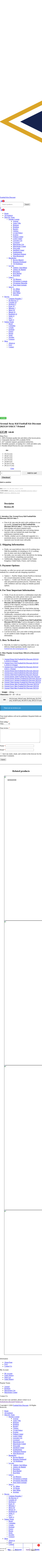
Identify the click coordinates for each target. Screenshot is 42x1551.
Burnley (15, 229)
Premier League (14, 219)
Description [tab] (9, 503)
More (6, 341)
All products (8, 215)
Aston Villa (17, 223)
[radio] (9, 454)
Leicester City (17, 240)
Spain (10, 335)
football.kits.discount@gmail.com (11, 1402)
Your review (5, 728)
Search (27, 204)
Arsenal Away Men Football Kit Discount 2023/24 (21, 686)
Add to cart (32, 473)
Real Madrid (17, 273)
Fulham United (18, 237)
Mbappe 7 (12, 308)
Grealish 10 (12, 302)
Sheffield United (18, 250)
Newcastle (16, 248)
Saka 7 (35, 491)
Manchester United (19, 246)
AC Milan (16, 289)
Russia (11, 333)
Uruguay (12, 339)
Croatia (11, 328)
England (11, 329)
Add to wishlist (5, 482)
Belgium (16, 225)
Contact (11, 347)
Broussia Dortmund (19, 262)
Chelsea (15, 231)
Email (2, 750)
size (7, 450)
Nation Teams (9, 322)
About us (12, 343)
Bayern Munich (18, 260)
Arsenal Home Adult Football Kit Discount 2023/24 (22, 676)
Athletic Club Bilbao (20, 268)
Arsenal (15, 221)
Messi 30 (12, 310)
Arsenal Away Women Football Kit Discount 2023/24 (22, 680)
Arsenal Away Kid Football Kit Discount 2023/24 (21, 673)
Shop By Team (9, 217)
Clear (12, 468)
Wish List (7, 1377)
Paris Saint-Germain (20, 285)
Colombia (12, 326)
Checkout (6, 477)
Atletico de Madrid (19, 270)
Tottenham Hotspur (19, 254)
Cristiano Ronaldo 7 (15, 299)
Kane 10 (11, 306)
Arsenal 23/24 (15, 493)
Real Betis (16, 275)
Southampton (17, 252)
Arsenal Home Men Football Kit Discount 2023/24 (21, 684)
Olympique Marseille (20, 283)
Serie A (11, 287)
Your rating (4, 722)
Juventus (16, 295)
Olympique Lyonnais (20, 281)
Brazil (11, 324)
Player (17, 491)
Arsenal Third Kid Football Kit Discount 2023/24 (21, 675)
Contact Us (8, 1366)
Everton (15, 235)
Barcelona (16, 271)
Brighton (16, 227)
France (11, 331)
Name (2, 746)
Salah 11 (11, 316)
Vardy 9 (11, 320)
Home (6, 213)
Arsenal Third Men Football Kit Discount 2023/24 (21, 688)
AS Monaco (17, 279)
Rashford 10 (13, 314)
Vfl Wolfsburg (18, 264)
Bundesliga (12, 258)
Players (6, 297)
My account (8, 1373)
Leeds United (17, 239)
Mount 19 (12, 312)
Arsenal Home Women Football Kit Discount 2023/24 (22, 678)
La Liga (11, 266)
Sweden (11, 337)
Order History (9, 1375)
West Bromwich (18, 256)
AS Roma (16, 291)
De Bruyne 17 (13, 300)
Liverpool (16, 242)
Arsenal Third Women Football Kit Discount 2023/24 (22, 682)
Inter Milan (16, 293)
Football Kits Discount (7, 197)
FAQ (10, 345)
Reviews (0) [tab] (9, 507)
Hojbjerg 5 (12, 304)
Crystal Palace (18, 233)
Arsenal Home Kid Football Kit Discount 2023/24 (21, 671)
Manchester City (18, 244)
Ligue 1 (11, 277)
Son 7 (11, 318)
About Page (8, 1362)
